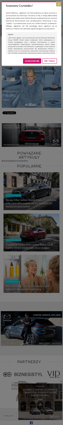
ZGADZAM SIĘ (32, 61)
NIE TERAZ (49, 61)
